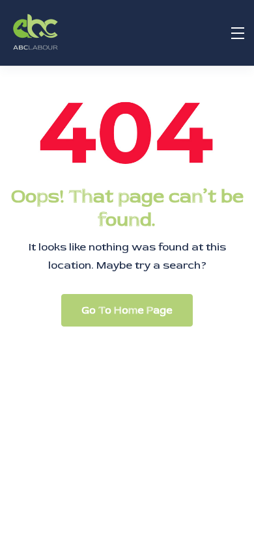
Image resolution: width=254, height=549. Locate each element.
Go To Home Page (127, 310)
